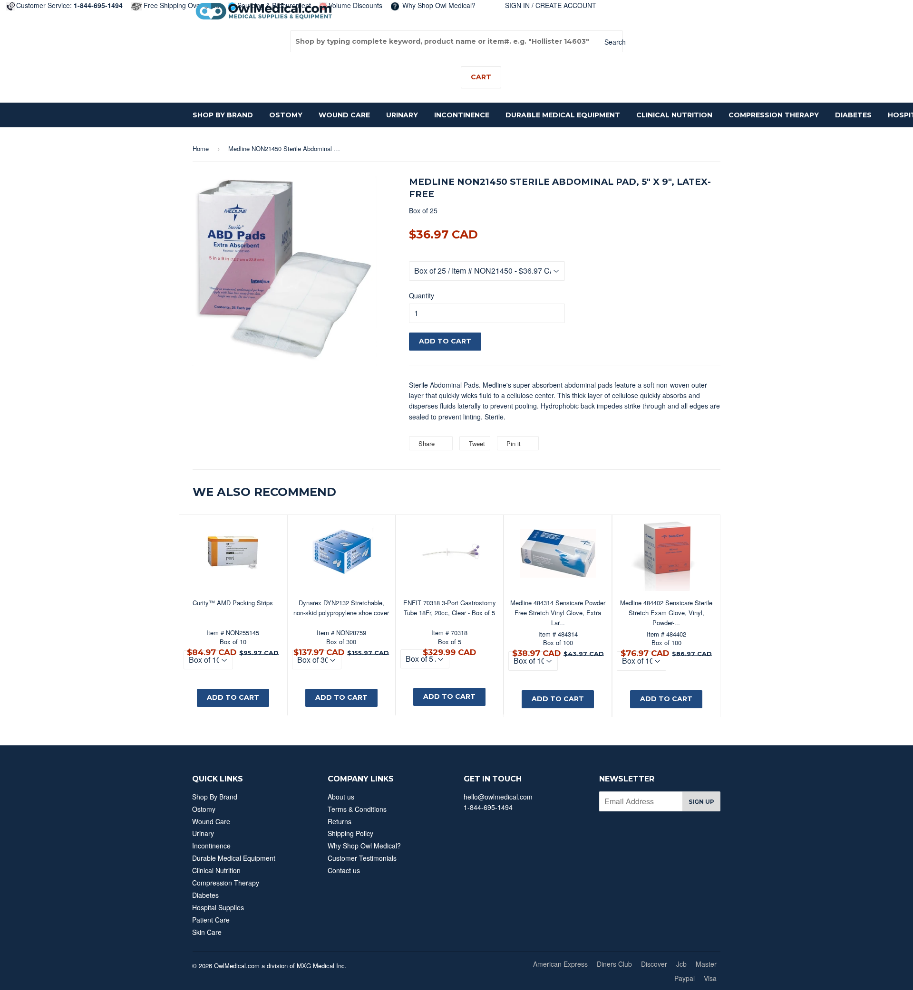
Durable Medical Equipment (562, 115)
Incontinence (461, 115)
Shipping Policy (350, 833)
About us (341, 796)
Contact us (344, 870)
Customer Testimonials (362, 858)
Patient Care (211, 919)
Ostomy (285, 115)
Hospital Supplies (218, 907)
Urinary (402, 115)
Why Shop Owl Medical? (438, 5)
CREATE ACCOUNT (565, 5)
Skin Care (207, 932)
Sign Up (701, 801)
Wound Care (344, 115)
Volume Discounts (355, 5)
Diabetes (853, 115)
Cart (481, 77)
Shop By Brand (223, 115)
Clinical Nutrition (674, 115)
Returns (339, 821)
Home (201, 148)
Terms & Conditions (357, 809)
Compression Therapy (773, 115)
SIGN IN (517, 5)
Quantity (421, 295)
